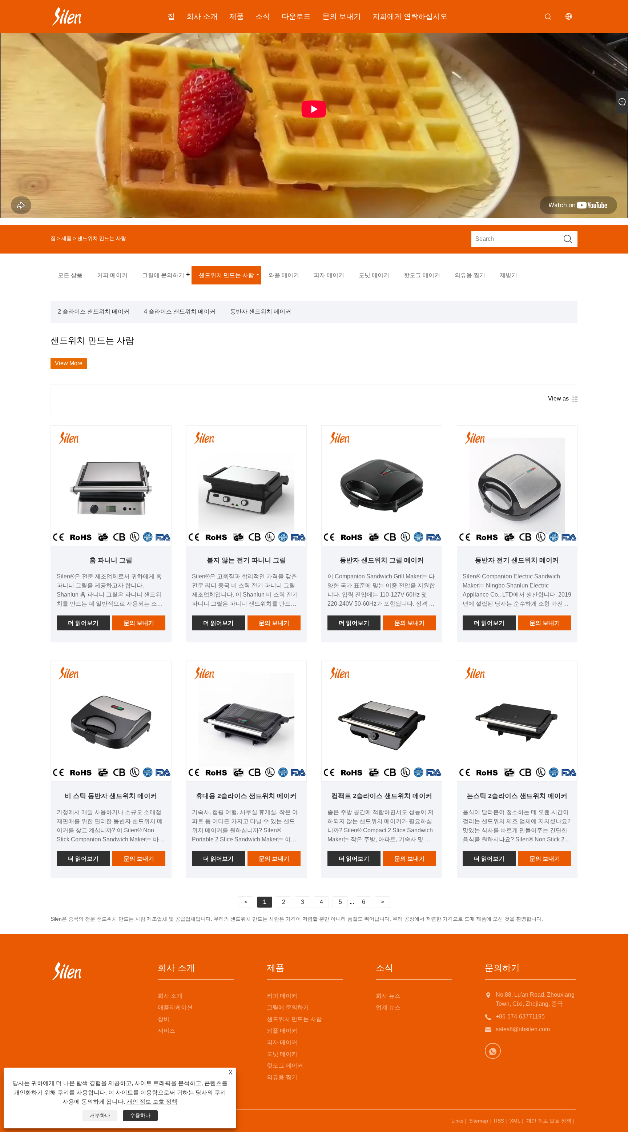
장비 (163, 1019)
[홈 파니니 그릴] (111, 486)
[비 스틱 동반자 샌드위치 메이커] (111, 721)
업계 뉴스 (388, 1007)
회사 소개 (202, 16)
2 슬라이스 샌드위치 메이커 (93, 311)
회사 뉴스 (388, 996)
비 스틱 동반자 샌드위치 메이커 (111, 796)
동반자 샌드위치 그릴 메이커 (382, 560)
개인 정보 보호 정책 (548, 1121)
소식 (262, 16)
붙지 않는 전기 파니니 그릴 (246, 560)
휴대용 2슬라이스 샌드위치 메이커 (246, 796)
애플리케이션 (175, 1007)
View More (68, 363)
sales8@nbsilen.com (523, 1029)
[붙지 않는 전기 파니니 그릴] (246, 486)
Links (457, 1121)
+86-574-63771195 (520, 1016)
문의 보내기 (341, 16)
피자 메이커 (282, 1042)
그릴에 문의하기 (288, 1007)
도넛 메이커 (282, 1054)
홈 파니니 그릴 (110, 560)
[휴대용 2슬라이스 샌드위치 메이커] (246, 721)
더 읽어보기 (83, 623)
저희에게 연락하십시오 (410, 16)
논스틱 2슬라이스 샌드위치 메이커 (517, 796)
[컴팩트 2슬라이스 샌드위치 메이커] (382, 721)
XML (515, 1121)
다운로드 (296, 16)
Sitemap (478, 1121)
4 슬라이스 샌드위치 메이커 (180, 311)
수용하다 (140, 1115)
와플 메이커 (282, 1031)
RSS (499, 1121)
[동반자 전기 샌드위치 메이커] (517, 486)
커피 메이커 (282, 996)
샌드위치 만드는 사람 (294, 1019)
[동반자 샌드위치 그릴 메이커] (382, 486)
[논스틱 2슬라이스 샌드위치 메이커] (517, 721)
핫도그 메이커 (285, 1066)
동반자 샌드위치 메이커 (260, 311)
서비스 (166, 1031)
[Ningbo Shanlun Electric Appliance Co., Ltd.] (66, 16)
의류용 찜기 (282, 1077)
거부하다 (100, 1115)
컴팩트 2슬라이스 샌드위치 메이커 (381, 796)
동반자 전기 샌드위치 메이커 (517, 560)
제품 (236, 16)
